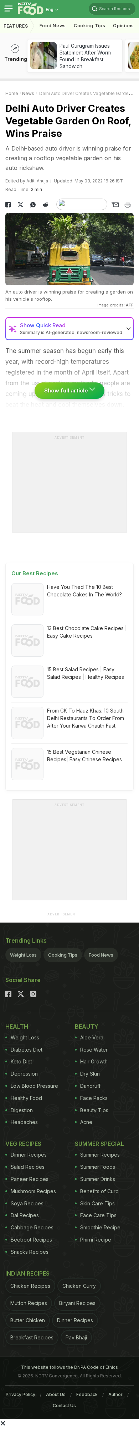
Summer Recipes (100, 1155)
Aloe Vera (91, 1037)
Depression (24, 1074)
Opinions (123, 25)
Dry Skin (90, 1074)
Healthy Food (26, 1098)
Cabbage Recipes (32, 1227)
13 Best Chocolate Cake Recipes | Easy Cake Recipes (87, 632)
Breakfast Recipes (31, 1337)
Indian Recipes (27, 1273)
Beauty (86, 1026)
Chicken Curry (79, 1286)
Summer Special (99, 1143)
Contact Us (64, 1405)
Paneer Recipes (29, 1179)
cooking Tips (89, 25)
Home (11, 93)
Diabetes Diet (26, 1050)
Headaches (24, 1122)
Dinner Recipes (29, 1155)
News (28, 93)
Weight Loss (23, 955)
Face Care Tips (98, 1215)
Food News (53, 25)
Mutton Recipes (28, 1303)
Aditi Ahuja (37, 181)
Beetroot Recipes (31, 1240)
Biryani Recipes (77, 1303)
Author (115, 1394)
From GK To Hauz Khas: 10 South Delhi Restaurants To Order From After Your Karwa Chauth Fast (85, 718)
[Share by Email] (115, 205)
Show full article (66, 390)
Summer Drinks (97, 1179)
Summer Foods (97, 1167)
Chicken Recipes (30, 1286)
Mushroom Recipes (33, 1191)
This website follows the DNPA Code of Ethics (69, 1367)
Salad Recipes (28, 1167)
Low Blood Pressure (34, 1086)
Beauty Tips (94, 1110)
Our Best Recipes (34, 573)
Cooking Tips (62, 955)
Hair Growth (94, 1061)
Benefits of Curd (99, 1191)
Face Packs (94, 1098)
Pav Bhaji (76, 1337)
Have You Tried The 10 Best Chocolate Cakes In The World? (84, 590)
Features (16, 26)
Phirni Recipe (95, 1240)
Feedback (87, 1394)
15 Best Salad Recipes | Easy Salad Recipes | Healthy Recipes (85, 673)
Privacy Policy (20, 1394)
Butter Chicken (27, 1320)
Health (16, 1026)
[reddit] (45, 205)
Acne (86, 1122)
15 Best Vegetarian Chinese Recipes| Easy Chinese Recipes (84, 755)
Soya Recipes (27, 1203)
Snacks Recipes (29, 1252)
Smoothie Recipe (100, 1227)
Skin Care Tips (97, 1203)
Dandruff (90, 1086)
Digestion (22, 1110)
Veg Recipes (23, 1143)
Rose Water (94, 1050)
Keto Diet (21, 1061)
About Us (56, 1394)
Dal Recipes (25, 1215)
